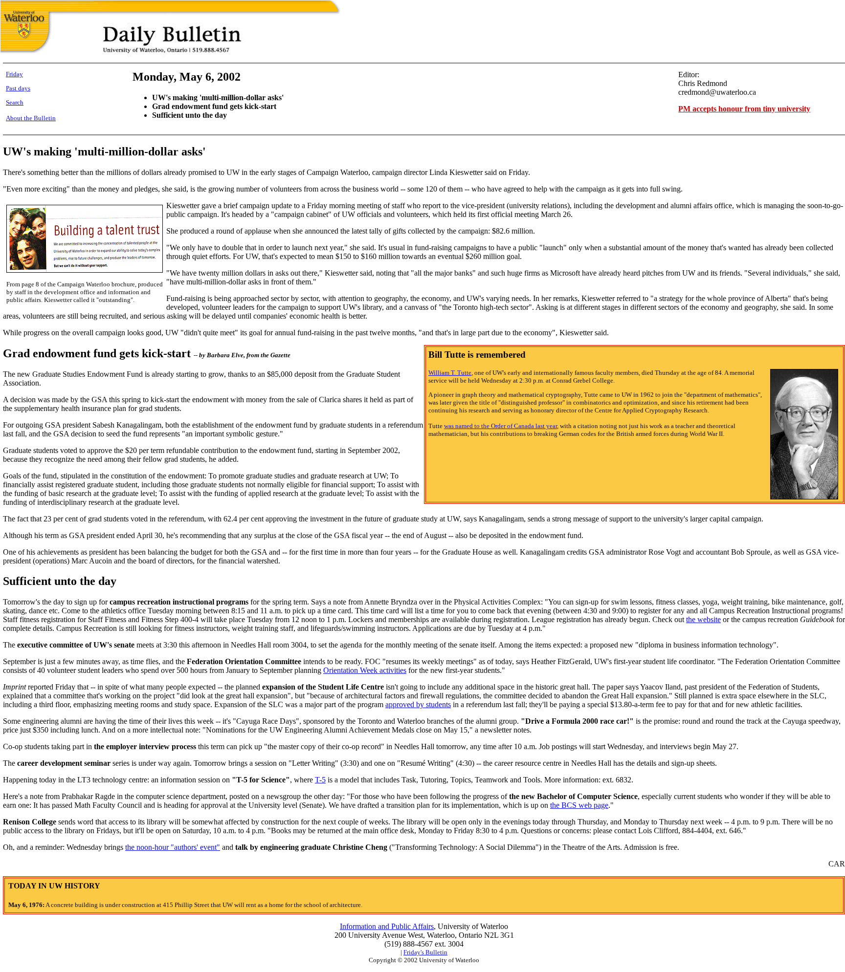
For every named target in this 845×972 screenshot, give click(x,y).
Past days (18, 88)
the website (703, 619)
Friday (14, 74)
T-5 (320, 780)
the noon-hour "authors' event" (172, 847)
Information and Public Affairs (387, 926)
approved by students (418, 704)
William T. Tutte (449, 372)
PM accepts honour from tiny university (744, 109)
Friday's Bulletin (425, 952)
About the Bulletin (31, 118)
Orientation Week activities (364, 670)
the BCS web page (579, 805)
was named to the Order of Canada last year (500, 426)
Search (14, 102)
